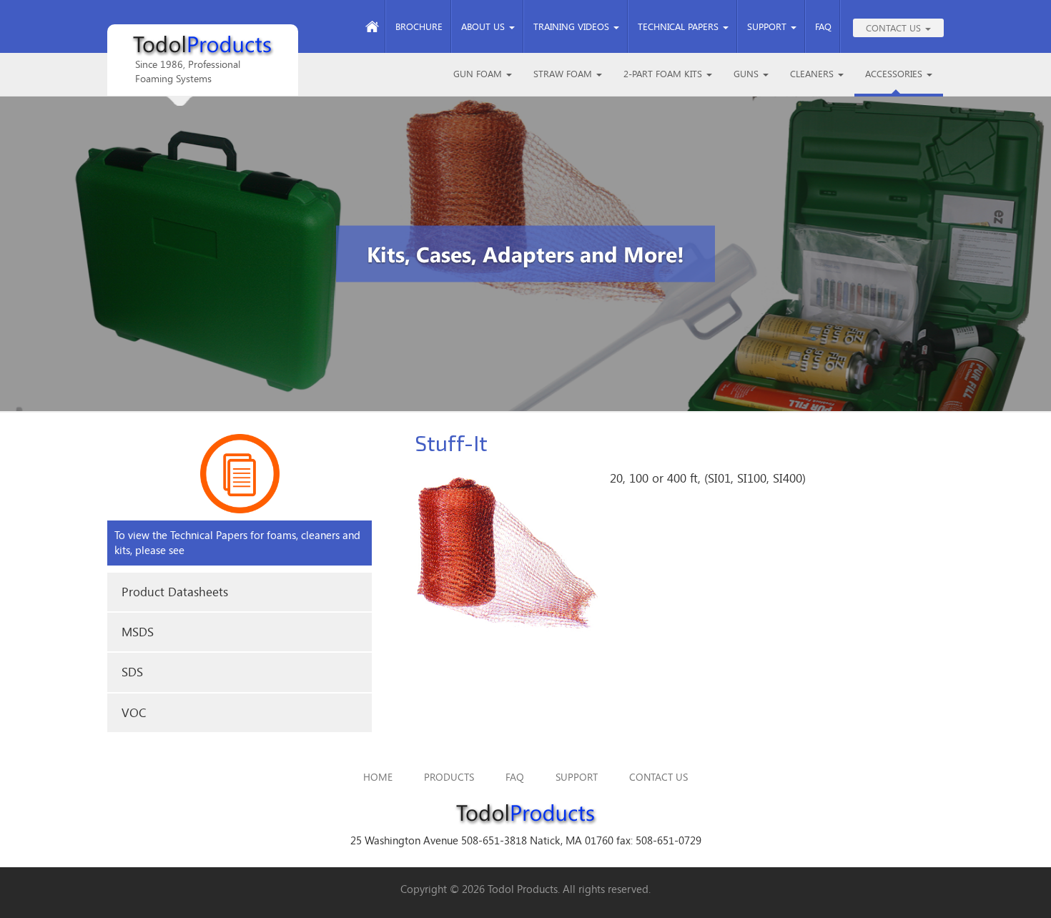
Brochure (419, 26)
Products (449, 777)
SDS (132, 671)
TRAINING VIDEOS (572, 26)
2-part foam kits (664, 73)
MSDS (138, 631)
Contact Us (895, 27)
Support (768, 26)
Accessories (895, 73)
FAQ (823, 26)
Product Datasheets (175, 591)
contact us (658, 777)
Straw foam (564, 73)
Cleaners (813, 73)
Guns (747, 73)
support (577, 777)
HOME (378, 777)
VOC (134, 712)
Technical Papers (679, 26)
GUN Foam (479, 73)
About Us (484, 26)
